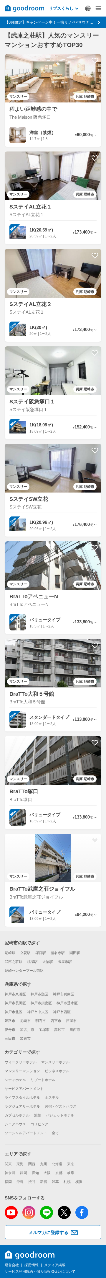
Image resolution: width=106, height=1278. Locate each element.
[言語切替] (88, 8)
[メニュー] (98, 8)
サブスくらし (61, 8)
